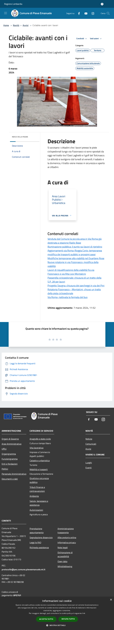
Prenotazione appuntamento (37, 530)
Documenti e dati (10, 479)
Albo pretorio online (67, 537)
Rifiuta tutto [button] (68, 619)
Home (6, 25)
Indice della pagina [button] (20, 136)
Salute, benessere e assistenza (39, 503)
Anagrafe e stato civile (40, 439)
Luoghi (89, 462)
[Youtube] (85, 13)
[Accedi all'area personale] (102, 4)
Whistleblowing (65, 566)
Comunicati (91, 444)
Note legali (63, 547)
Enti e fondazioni (10, 464)
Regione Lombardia (13, 4)
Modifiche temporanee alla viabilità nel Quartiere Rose (76, 258)
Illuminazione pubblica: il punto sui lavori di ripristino (75, 247)
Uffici (4, 449)
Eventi (89, 467)
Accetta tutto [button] (46, 619)
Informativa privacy (67, 542)
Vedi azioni (94, 38)
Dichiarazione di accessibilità (65, 554)
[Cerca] (108, 13)
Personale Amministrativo (14, 474)
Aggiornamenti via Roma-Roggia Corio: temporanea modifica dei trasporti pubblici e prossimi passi (75, 252)
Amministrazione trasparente (66, 530)
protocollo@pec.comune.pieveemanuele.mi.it (23, 569)
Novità (16, 25)
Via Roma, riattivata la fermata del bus (67, 297)
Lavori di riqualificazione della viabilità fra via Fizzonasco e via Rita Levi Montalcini (71, 272)
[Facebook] (78, 13)
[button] (57, 625)
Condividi (80, 38)
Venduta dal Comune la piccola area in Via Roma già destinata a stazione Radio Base (74, 241)
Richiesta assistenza (39, 547)
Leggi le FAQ (35, 542)
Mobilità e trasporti (39, 469)
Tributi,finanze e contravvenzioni (37, 489)
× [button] (111, 600)
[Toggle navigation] (5, 13)
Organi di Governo (10, 439)
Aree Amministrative (11, 444)
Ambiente (34, 496)
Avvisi (26, 25)
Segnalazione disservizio (41, 537)
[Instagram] (92, 13)
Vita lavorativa (36, 447)
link (83, 613)
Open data (62, 561)
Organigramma (9, 454)
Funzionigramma (10, 459)
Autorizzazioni (36, 510)
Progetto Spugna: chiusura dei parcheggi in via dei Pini (76, 285)
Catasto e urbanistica (40, 460)
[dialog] (57, 613)
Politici (5, 469)
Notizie (89, 439)
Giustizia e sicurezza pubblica (39, 480)
